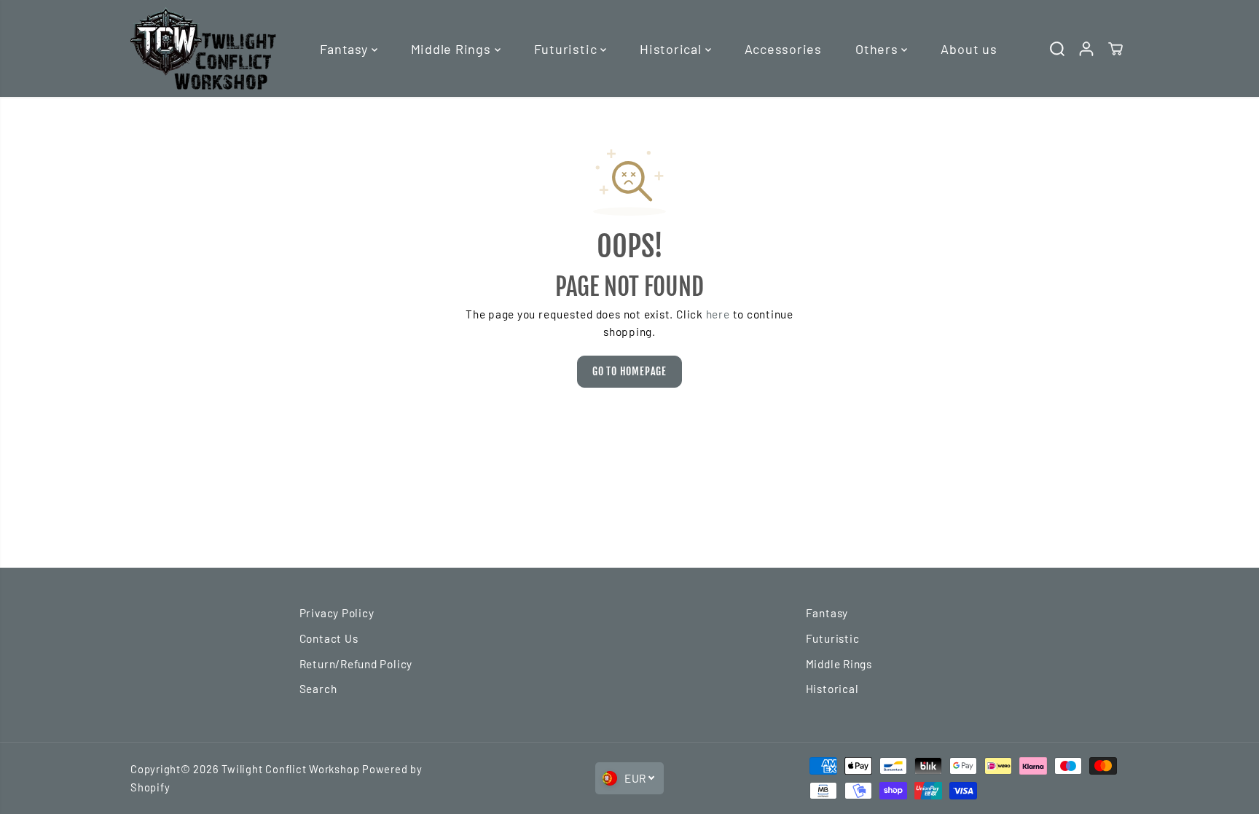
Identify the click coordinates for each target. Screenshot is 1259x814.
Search (318, 688)
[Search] (1057, 49)
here (718, 314)
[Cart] (1115, 49)
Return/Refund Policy (355, 663)
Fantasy (345, 49)
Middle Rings (453, 49)
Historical (672, 49)
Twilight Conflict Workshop (290, 768)
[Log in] (1086, 49)
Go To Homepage (629, 371)
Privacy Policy (336, 612)
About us (969, 49)
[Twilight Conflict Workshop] (203, 48)
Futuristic (567, 49)
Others (878, 49)
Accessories (783, 49)
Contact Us (328, 638)
